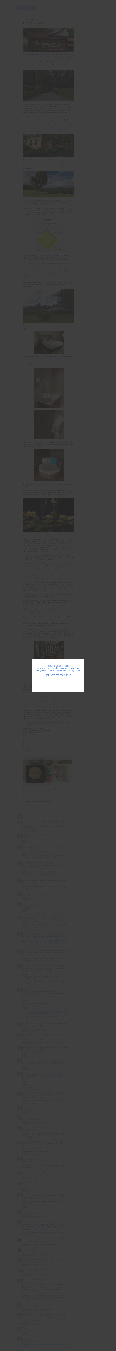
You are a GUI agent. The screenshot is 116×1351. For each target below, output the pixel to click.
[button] (80, 661)
